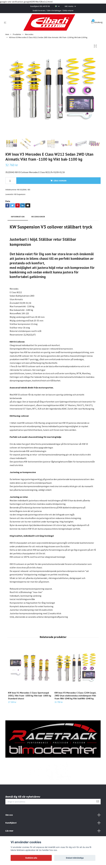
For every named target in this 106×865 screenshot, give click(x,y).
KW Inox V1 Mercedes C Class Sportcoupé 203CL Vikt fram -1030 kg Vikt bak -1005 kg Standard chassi (29, 695)
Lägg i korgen (60, 181)
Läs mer (9, 830)
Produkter (17, 34)
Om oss (9, 815)
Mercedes (29, 34)
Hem (7, 34)
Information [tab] (18, 217)
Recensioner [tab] (38, 217)
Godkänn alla (31, 858)
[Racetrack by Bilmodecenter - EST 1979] (49, 22)
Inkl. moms (69, 6)
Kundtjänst (11, 823)
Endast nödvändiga (75, 858)
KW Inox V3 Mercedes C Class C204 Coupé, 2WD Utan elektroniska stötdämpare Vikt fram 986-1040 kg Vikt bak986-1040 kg (75, 695)
